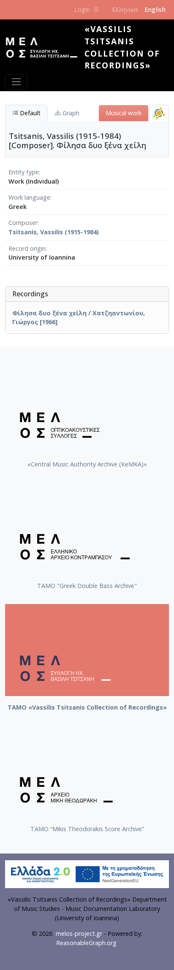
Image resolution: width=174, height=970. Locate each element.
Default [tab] (29, 113)
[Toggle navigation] (16, 81)
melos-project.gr (79, 933)
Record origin (27, 248)
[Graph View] (159, 113)
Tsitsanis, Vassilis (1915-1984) (53, 232)
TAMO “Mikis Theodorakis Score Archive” (87, 829)
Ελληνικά (125, 9)
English (155, 9)
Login (82, 9)
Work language (29, 197)
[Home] (44, 47)
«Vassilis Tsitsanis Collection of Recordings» (122, 47)
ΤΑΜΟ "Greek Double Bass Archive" (87, 586)
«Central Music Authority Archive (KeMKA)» (87, 464)
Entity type (23, 172)
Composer (23, 223)
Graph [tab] (70, 113)
